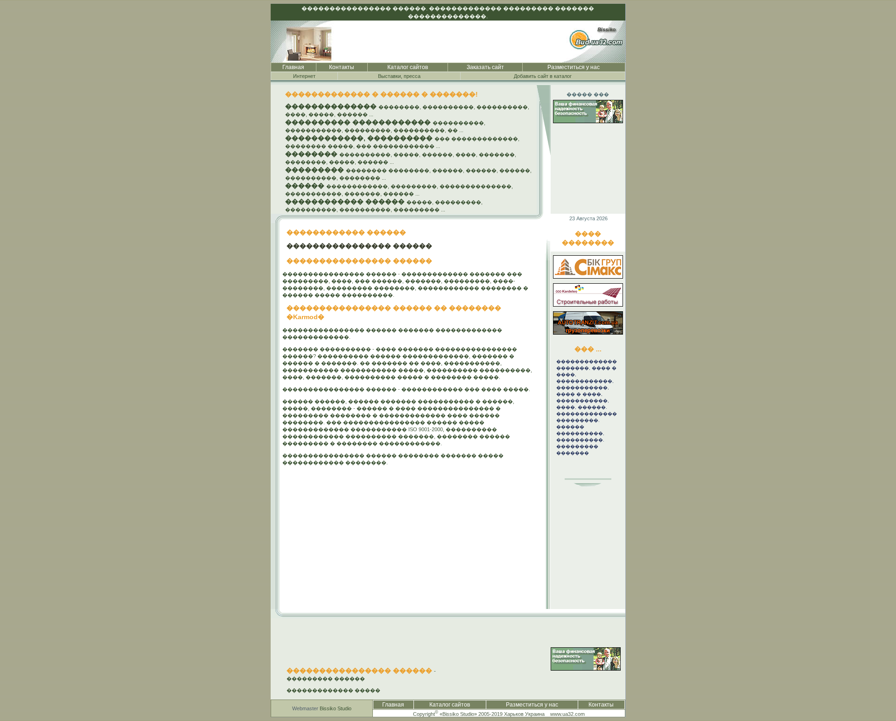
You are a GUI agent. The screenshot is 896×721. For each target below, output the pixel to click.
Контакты (341, 67)
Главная (293, 67)
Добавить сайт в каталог (543, 76)
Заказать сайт (485, 67)
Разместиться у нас (573, 67)
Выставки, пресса (399, 76)
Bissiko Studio (335, 708)
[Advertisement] (580, 552)
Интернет (304, 76)
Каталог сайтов (407, 67)
